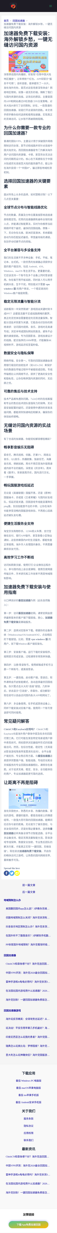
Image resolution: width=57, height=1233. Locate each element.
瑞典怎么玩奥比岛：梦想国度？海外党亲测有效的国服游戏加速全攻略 (28, 1046)
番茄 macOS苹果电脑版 (28, 1088)
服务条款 (28, 1118)
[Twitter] (11, 873)
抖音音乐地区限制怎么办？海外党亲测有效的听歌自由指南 (28, 926)
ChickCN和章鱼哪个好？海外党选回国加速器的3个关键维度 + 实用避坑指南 (28, 963)
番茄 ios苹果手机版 (28, 1095)
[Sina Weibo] (17, 873)
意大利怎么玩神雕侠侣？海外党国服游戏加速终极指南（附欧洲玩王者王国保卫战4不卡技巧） (28, 1055)
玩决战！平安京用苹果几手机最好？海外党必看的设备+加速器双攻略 (28, 1028)
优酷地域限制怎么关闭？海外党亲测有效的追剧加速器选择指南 (28, 917)
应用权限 (28, 1133)
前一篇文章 (28, 885)
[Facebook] (6, 873)
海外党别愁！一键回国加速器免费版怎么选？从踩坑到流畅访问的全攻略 (28, 999)
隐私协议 (28, 1126)
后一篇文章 (28, 892)
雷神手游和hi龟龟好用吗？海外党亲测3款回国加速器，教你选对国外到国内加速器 (28, 981)
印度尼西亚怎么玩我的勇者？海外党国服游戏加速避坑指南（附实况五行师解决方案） (28, 1037)
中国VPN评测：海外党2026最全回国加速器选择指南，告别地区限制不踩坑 (28, 972)
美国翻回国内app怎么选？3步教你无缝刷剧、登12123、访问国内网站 (28, 908)
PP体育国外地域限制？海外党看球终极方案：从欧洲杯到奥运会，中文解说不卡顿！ (28, 944)
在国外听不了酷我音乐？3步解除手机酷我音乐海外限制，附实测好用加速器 (28, 935)
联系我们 (28, 1140)
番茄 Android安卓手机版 (28, 1102)
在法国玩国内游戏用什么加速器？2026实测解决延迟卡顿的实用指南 (28, 990)
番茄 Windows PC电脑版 (28, 1080)
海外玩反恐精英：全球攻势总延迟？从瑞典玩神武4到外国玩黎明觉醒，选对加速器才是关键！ (28, 1019)
